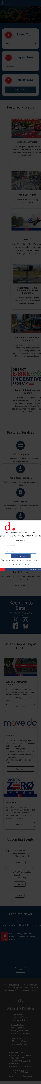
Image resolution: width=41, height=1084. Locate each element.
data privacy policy (34, 560)
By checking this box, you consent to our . (21, 560)
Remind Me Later (24, 565)
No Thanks (14, 565)
